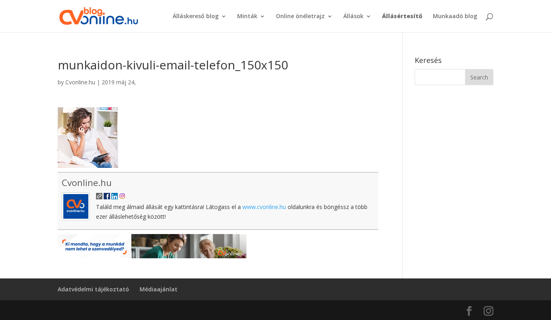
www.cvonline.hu (264, 207)
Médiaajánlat (158, 289)
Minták (247, 16)
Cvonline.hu (80, 82)
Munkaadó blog (455, 16)
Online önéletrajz (300, 16)
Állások (353, 16)
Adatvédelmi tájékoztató (93, 289)
